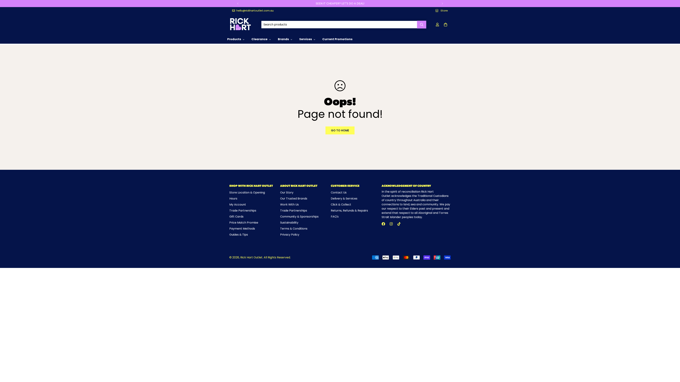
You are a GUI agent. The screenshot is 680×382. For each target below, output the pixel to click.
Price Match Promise (243, 223)
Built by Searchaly (340, 266)
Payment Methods (242, 229)
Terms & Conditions (293, 229)
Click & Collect (341, 204)
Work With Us (289, 204)
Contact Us (339, 192)
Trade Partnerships (242, 211)
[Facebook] (383, 224)
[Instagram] (391, 224)
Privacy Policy (289, 235)
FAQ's (335, 217)
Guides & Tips (238, 235)
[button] (445, 25)
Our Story (286, 192)
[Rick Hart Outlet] (240, 24)
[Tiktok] (399, 224)
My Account (237, 204)
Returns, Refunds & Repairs (349, 211)
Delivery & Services (344, 198)
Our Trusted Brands (293, 198)
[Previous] (238, 3)
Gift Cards (236, 217)
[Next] (442, 3)
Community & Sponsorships (299, 217)
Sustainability (289, 223)
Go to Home (340, 130)
